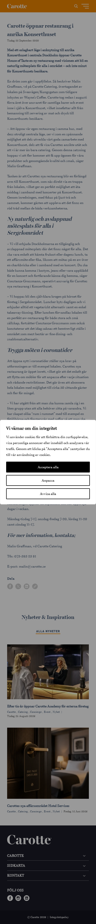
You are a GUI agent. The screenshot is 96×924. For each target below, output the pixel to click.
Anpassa (48, 480)
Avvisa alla (48, 494)
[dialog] (48, 462)
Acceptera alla (48, 467)
